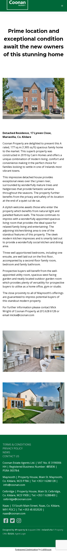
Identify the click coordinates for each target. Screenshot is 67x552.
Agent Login (20, 533)
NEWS (6, 452)
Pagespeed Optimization (26, 549)
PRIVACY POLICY (13, 448)
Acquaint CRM (33, 529)
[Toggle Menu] (60, 6)
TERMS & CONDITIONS (17, 444)
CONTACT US (11, 456)
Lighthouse (46, 549)
